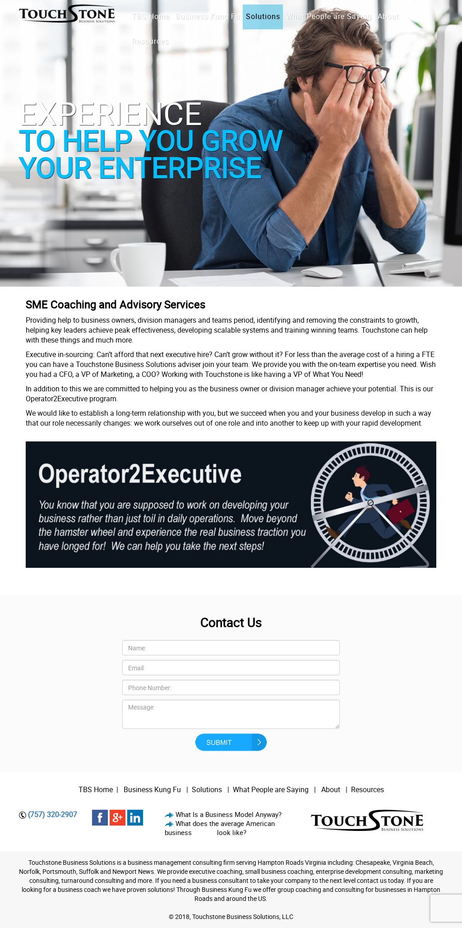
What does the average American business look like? (220, 828)
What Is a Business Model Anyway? (229, 814)
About (331, 789)
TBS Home (96, 789)
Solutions (207, 789)
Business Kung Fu (152, 789)
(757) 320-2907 (52, 814)
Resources (367, 789)
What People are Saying (271, 789)
